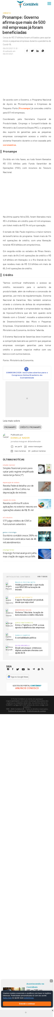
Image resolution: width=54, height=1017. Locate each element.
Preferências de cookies (36, 711)
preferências (29, 998)
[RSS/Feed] (42, 669)
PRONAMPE (10, 427)
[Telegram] (34, 669)
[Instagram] (8, 669)
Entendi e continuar (27, 1004)
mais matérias (20, 451)
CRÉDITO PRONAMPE (30, 427)
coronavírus (9, 144)
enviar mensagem (35, 446)
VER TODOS (42, 576)
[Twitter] (17, 669)
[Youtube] (23, 669)
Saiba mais (7, 998)
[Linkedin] (29, 669)
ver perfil (18, 446)
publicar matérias (39, 451)
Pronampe (24, 108)
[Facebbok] (12, 669)
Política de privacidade (17, 711)
